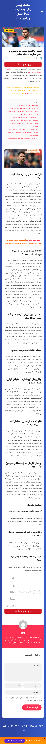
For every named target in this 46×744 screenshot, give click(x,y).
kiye (23, 633)
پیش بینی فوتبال (30, 93)
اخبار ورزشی (9, 30)
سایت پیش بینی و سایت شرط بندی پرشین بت (23, 12)
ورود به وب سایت (23, 64)
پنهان (33, 102)
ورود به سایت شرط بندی (14, 740)
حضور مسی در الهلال (33, 240)
